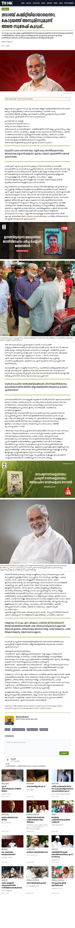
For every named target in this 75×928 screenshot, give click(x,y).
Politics (28, 3)
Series (56, 3)
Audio (23, 3)
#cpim (7, 729)
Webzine (49, 3)
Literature (36, 3)
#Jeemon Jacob (32, 729)
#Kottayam (43, 729)
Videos (43, 3)
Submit (64, 753)
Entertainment (69, 3)
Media (61, 3)
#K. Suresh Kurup (18, 729)
